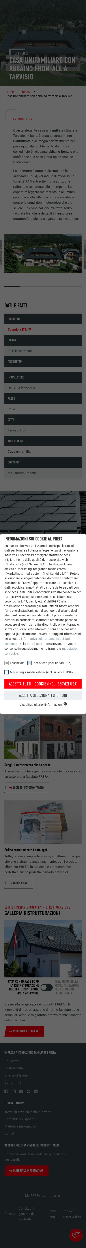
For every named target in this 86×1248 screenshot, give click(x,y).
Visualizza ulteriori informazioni (41, 704)
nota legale (34, 644)
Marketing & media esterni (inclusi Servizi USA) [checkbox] (41, 672)
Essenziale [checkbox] (17, 663)
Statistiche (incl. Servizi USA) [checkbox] (52, 663)
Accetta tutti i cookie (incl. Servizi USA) (43, 684)
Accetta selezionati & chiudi (43, 695)
